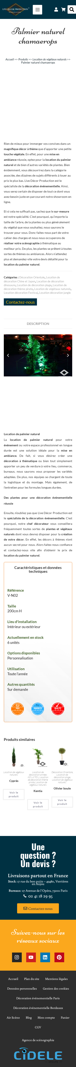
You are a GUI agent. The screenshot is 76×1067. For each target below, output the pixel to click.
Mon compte (46, 1017)
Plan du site (31, 979)
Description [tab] (38, 324)
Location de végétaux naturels (49, 59)
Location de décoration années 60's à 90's (37, 775)
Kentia (38, 791)
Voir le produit (14, 794)
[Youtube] (31, 957)
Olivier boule (62, 788)
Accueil (9, 59)
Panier (65, 1017)
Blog (29, 1017)
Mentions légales (56, 979)
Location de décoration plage (34, 285)
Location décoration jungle (55, 292)
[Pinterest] (59, 957)
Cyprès (13, 781)
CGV (38, 1027)
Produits (23, 59)
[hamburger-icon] (37, 10)
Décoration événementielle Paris (38, 998)
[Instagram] (17, 957)
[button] (72, 9)
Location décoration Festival (21, 292)
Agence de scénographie (38, 1040)
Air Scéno (13, 1017)
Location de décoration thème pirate (38, 780)
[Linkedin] (45, 957)
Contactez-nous (20, 301)
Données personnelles (22, 988)
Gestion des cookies (56, 988)
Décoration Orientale (32, 277)
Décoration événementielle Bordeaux (38, 1008)
